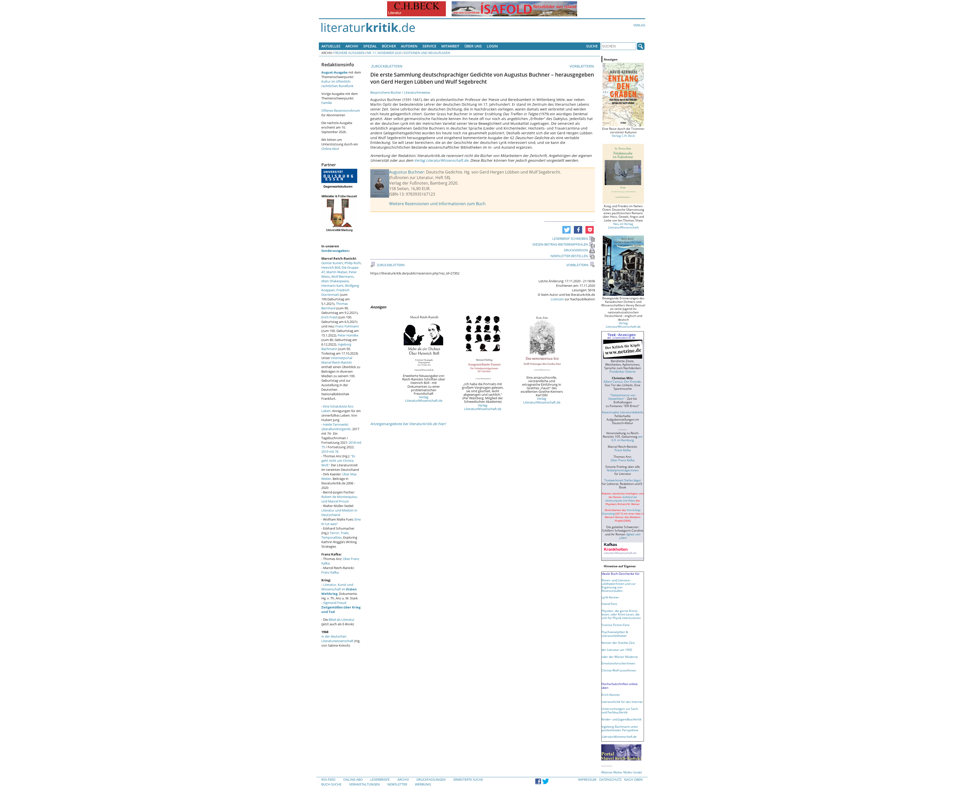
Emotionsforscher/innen (618, 663)
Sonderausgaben (335, 250)
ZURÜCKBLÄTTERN (386, 66)
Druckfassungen (431, 779)
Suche (592, 46)
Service (429, 46)
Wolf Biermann (342, 276)
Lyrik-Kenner (610, 597)
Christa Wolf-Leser (614, 670)
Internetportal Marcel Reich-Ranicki (336, 360)
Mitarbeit (450, 46)
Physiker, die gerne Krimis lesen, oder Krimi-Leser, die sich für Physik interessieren (621, 614)
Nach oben (633, 779)
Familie (326, 102)
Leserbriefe (380, 779)
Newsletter (397, 784)
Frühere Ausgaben (349, 53)
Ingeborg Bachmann (336, 346)
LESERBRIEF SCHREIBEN (570, 238)
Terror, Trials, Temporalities (335, 535)
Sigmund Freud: (340, 607)
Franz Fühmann (347, 326)
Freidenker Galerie (623, 371)
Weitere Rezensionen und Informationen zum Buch (437, 203)
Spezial (370, 46)
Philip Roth (352, 263)
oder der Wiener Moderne (619, 657)
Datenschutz (610, 779)
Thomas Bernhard (334, 305)
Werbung (423, 784)
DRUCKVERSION (576, 250)
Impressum (587, 779)
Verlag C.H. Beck (623, 136)
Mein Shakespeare (335, 281)
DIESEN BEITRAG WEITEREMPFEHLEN (560, 244)
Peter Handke (348, 335)
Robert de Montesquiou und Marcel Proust (339, 498)
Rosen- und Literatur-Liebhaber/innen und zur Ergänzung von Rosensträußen (618, 585)
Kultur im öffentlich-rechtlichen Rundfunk (337, 83)
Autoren (409, 46)
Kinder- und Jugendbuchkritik (621, 719)
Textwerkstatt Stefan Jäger (622, 480)
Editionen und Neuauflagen (427, 53)
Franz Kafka (330, 572)
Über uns (473, 46)
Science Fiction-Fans (615, 625)
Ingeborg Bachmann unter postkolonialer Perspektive (619, 728)
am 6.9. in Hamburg (627, 438)
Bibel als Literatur (341, 619)
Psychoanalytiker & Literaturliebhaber (614, 633)
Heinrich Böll (330, 267)
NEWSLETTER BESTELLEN (569, 256)
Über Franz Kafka (623, 460)
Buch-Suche (331, 784)
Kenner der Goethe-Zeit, (618, 643)
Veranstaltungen (364, 784)
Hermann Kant (332, 285)
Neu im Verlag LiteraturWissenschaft (623, 225)
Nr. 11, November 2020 (384, 53)
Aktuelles (330, 46)
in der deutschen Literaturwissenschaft (337, 638)
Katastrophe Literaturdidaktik (622, 412)
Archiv (351, 46)
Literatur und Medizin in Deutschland (339, 512)
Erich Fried (329, 317)
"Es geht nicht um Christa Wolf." (338, 460)
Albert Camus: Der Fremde (622, 381)
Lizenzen (557, 299)
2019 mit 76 (329, 451)
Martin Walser (336, 272)
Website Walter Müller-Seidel (621, 772)
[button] (566, 230)
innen (632, 670)
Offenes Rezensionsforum (340, 110)
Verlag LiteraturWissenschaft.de (423, 399)
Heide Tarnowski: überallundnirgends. (336, 426)
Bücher (389, 46)
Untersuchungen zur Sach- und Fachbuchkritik (620, 710)
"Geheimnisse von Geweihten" (621, 397)
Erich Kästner (610, 695)
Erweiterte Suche (468, 779)
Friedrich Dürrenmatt (335, 292)
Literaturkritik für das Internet (622, 702)
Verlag (639, 25)
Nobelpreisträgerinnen (623, 470)
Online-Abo (329, 148)
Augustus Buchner (406, 172)
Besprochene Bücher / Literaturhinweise (400, 92)
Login (492, 46)
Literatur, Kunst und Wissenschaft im (339, 589)
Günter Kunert (332, 263)
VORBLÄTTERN (582, 66)
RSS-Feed (328, 779)
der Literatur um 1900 (616, 650)
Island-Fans (609, 604)
